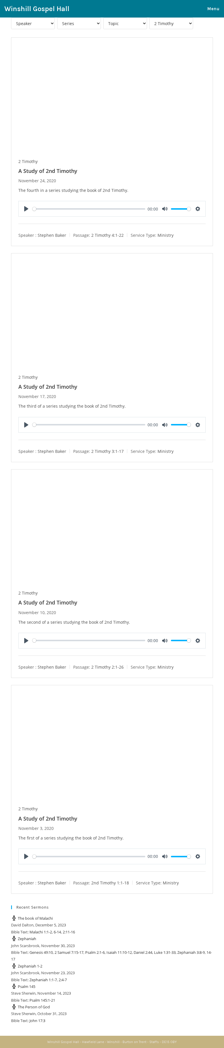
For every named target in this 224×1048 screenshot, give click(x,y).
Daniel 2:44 (143, 952)
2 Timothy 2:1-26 (107, 667)
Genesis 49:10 (41, 952)
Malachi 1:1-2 (40, 932)
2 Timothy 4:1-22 (107, 235)
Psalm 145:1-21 (42, 1000)
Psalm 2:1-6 (95, 952)
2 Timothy (28, 161)
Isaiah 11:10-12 (119, 952)
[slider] (88, 209)
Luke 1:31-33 (165, 952)
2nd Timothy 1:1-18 (110, 883)
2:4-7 (63, 979)
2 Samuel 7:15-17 (69, 952)
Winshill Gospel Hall (36, 9)
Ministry (166, 235)
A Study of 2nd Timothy (47, 170)
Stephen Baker (52, 235)
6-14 (57, 932)
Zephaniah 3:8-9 (191, 952)
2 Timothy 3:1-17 (107, 451)
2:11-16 (69, 932)
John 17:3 (37, 1020)
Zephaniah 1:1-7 (43, 979)
